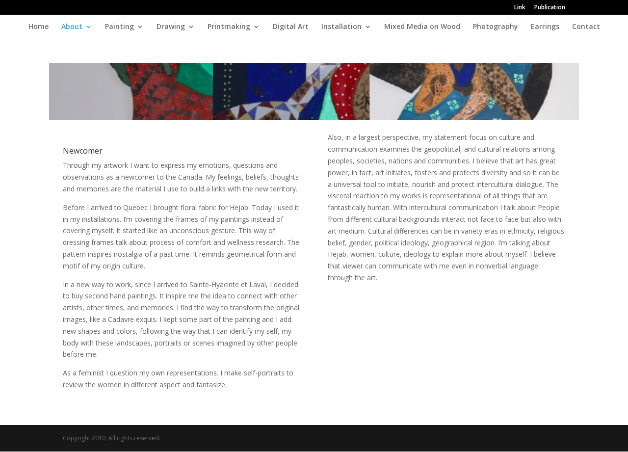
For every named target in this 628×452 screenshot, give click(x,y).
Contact (586, 27)
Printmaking (229, 27)
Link (519, 7)
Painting (119, 27)
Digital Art (291, 27)
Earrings (545, 27)
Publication (549, 7)
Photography (495, 27)
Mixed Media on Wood (422, 27)
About (71, 27)
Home (38, 27)
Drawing (171, 27)
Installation (341, 27)
